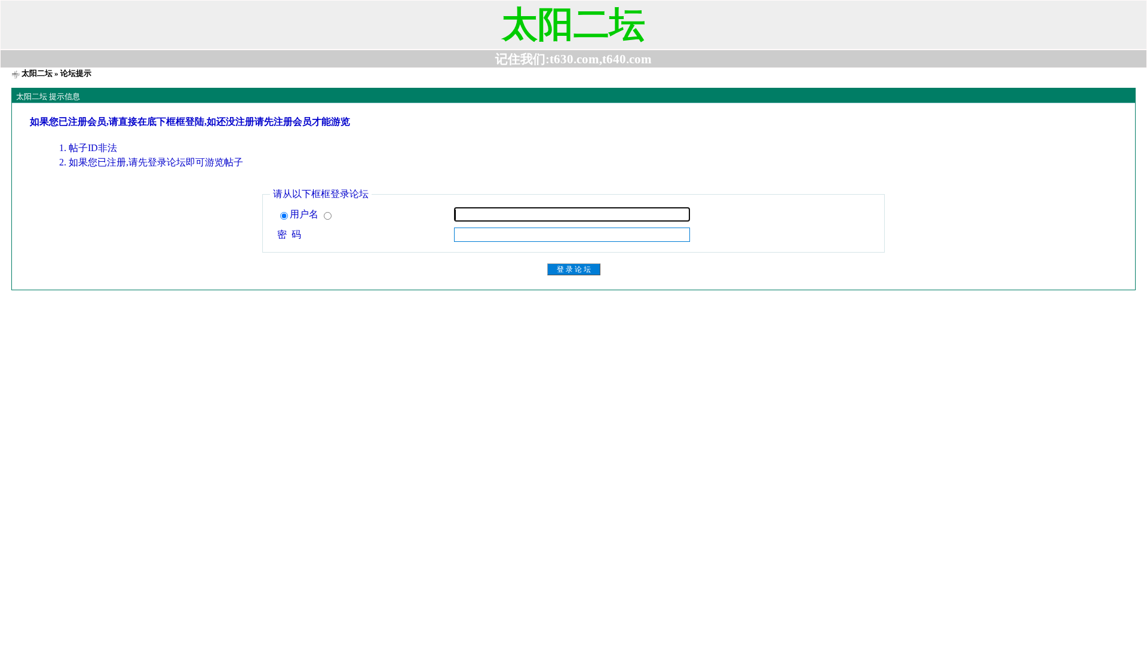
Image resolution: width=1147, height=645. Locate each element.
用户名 (305, 214)
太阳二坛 (37, 73)
